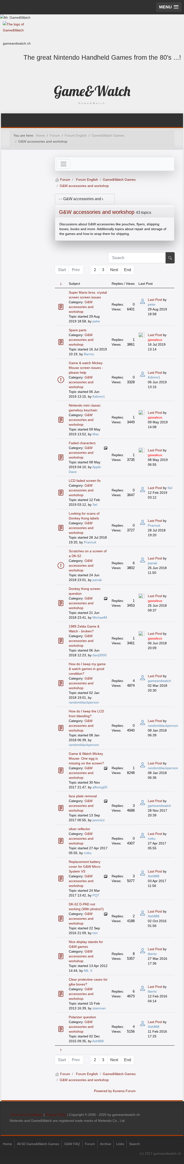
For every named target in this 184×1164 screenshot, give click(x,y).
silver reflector (79, 829)
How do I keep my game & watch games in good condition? (87, 668)
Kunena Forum (124, 1091)
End (127, 270)
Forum (90, 1144)
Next (114, 270)
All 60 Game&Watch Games (38, 1144)
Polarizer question (82, 1017)
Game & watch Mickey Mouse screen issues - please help (86, 367)
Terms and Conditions (26, 1115)
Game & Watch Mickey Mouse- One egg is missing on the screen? (86, 758)
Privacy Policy (56, 1115)
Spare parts (77, 330)
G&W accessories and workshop (96, 212)
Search (134, 1144)
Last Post (155, 300)
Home (7, 1144)
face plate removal (83, 796)
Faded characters (82, 443)
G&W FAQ (72, 1144)
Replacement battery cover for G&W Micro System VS (84, 866)
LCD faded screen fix (85, 481)
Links (120, 1144)
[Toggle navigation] (63, 164)
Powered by (103, 1091)
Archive (105, 1144)
